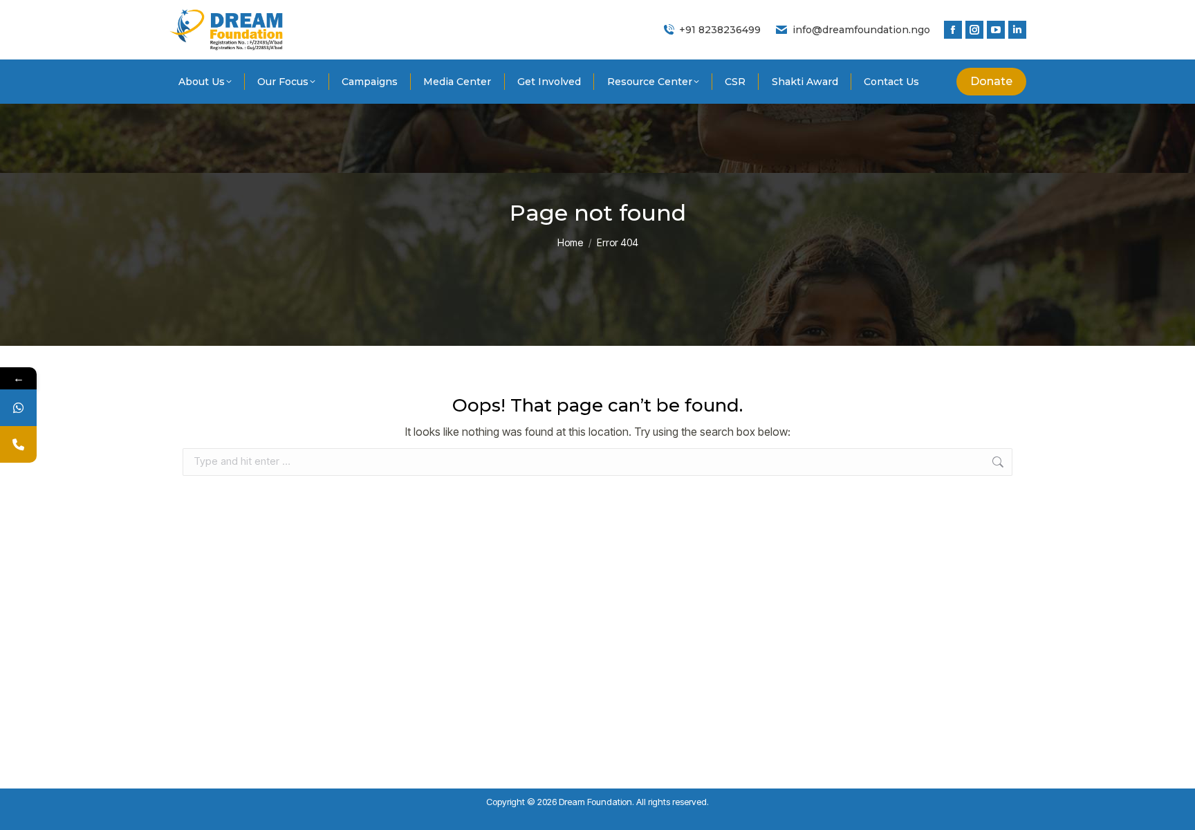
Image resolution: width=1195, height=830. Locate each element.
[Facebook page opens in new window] (953, 30)
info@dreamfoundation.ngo (861, 30)
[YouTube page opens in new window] (996, 30)
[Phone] (18, 444)
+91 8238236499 (720, 30)
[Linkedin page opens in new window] (1017, 30)
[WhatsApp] (18, 407)
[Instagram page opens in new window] (974, 30)
